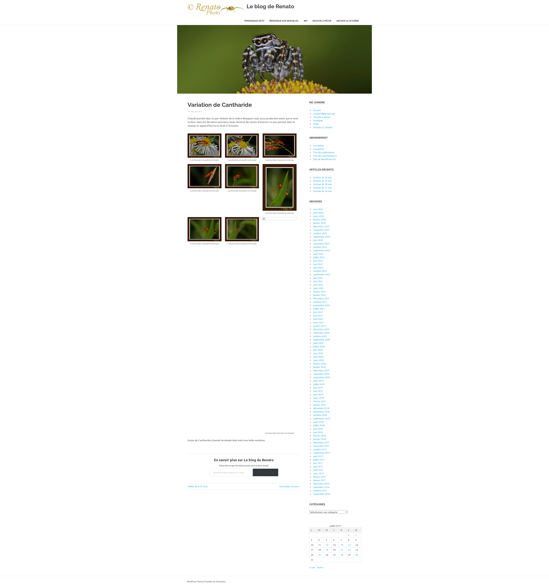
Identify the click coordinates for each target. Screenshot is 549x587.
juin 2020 (318, 349)
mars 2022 (318, 288)
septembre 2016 (321, 493)
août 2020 (318, 342)
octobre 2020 (320, 336)
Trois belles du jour (288, 486)
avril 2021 (318, 318)
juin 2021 (318, 312)
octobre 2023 (320, 246)
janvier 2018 (319, 438)
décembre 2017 (321, 442)
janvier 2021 (319, 325)
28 (342, 554)
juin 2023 (318, 260)
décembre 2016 (321, 483)
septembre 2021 (321, 305)
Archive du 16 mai (322, 191)
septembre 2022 (321, 274)
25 (319, 554)
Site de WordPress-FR (324, 159)
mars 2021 (318, 322)
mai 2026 (318, 209)
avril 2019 (318, 394)
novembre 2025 (321, 229)
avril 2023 (318, 267)
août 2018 (318, 421)
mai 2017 (318, 466)
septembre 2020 (321, 339)
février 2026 (319, 219)
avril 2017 (318, 469)
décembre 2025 (321, 226)
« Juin (312, 567)
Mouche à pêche (322, 21)
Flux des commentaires (325, 155)
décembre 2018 (321, 408)
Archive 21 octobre (347, 21)
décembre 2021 (321, 298)
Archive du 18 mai (322, 184)
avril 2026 (318, 212)
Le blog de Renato (270, 6)
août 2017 (318, 456)
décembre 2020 (321, 329)
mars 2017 (318, 473)
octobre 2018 (320, 414)
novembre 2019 (321, 373)
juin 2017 (318, 463)
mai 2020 (318, 353)
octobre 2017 (320, 449)
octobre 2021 (320, 301)
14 (342, 544)
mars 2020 (318, 360)
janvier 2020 (319, 366)
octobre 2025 (320, 233)
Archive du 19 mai (322, 180)
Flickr (316, 123)
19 (327, 549)
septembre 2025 (321, 236)
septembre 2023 (321, 250)
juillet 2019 (319, 384)
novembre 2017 (321, 445)
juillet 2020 (319, 346)
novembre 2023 (321, 243)
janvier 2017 (319, 480)
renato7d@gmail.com (324, 113)
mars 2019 (318, 397)
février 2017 (319, 476)
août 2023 (318, 253)
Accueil (317, 110)
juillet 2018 (319, 425)
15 (349, 544)
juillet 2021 (319, 308)
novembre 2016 (321, 487)
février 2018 (319, 435)
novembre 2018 (321, 411)
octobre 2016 (320, 490)
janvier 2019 (319, 404)
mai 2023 (318, 264)
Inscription (318, 145)
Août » (320, 567)
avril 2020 (318, 356)
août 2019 (318, 380)
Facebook (318, 120)
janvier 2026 (319, 222)
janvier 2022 (319, 294)
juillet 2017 (319, 459)
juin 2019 (318, 387)
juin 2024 (318, 240)
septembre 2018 (321, 418)
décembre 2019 (321, 370)
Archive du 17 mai (322, 187)
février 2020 (319, 363)
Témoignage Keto (254, 21)
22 (349, 549)
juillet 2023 (319, 257)
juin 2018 (318, 428)
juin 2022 (318, 277)
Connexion (318, 148)
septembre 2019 (321, 377)
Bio (305, 21)
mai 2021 (318, 315)
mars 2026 (318, 216)
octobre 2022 (320, 270)
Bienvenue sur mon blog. (284, 21)
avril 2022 (318, 284)
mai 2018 (318, 432)
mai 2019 (318, 390)
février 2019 (319, 401)
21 (342, 549)
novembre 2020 (321, 332)
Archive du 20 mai (322, 177)
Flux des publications (323, 152)
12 (327, 544)
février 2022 (319, 291)
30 (356, 554)
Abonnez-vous (265, 472)
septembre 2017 (321, 452)
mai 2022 (318, 281)
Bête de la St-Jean (198, 486)
